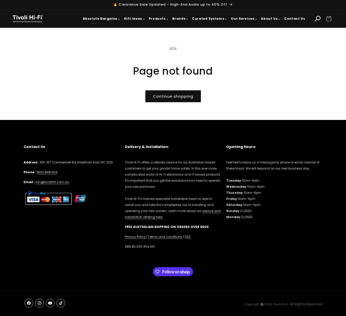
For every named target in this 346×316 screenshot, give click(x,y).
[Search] (317, 18)
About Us (269, 18)
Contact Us (294, 18)
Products (157, 18)
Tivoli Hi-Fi (281, 304)
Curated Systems (208, 18)
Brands (179, 18)
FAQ (187, 237)
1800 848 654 (47, 172)
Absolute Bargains (100, 18)
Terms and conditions (165, 237)
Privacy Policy (135, 237)
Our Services (242, 18)
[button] (328, 18)
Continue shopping (173, 96)
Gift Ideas (133, 18)
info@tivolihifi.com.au (52, 182)
